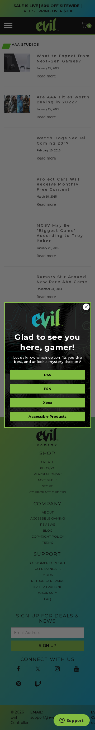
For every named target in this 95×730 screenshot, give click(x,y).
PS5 (47, 375)
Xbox (47, 402)
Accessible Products (47, 416)
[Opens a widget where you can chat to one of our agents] (71, 720)
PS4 (47, 389)
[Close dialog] (86, 307)
